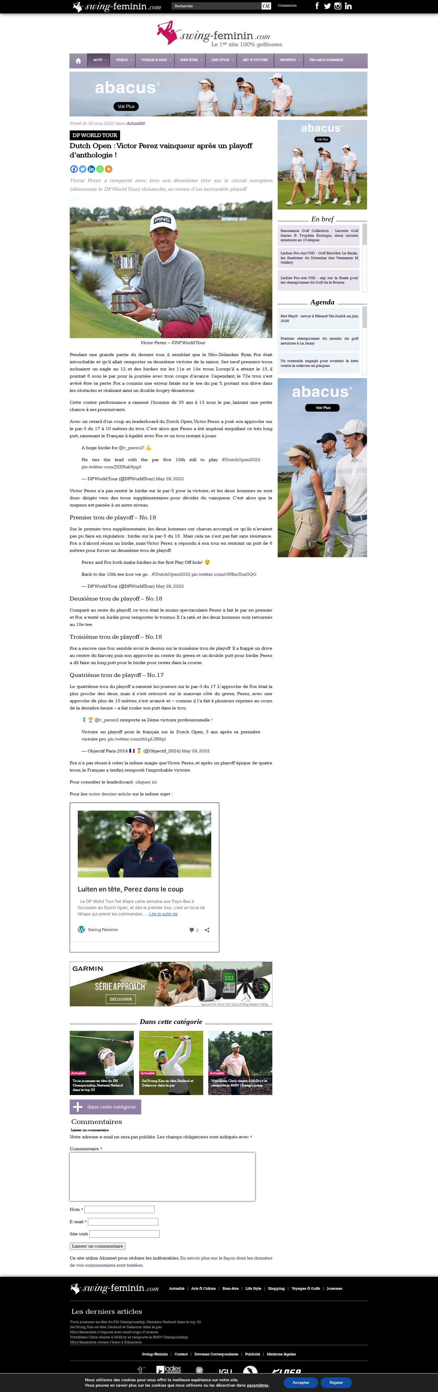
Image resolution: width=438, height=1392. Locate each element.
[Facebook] (74, 169)
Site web (79, 1234)
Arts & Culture (203, 1288)
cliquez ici (146, 782)
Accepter (301, 1382)
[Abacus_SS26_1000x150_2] (216, 112)
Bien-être (231, 1288)
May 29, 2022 (170, 479)
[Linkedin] (91, 169)
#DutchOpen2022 (241, 460)
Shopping (276, 1288)
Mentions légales (281, 1354)
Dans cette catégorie (171, 1021)
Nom (76, 1209)
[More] (108, 169)
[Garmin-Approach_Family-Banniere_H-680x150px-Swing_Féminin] (171, 984)
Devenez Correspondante (216, 1354)
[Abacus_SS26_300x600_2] (322, 467)
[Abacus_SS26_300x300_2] (322, 164)
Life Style (253, 1288)
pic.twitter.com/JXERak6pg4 (111, 467)
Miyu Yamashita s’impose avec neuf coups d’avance (114, 1332)
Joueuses (334, 1288)
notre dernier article (110, 794)
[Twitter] (82, 169)
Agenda (322, 302)
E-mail (78, 1222)
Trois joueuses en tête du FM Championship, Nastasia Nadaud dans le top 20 (135, 1322)
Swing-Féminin (155, 1354)
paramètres (257, 1385)
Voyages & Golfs (306, 1288)
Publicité (252, 1354)
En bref (322, 219)
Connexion (287, 5)
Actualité (135, 123)
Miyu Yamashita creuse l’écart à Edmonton (106, 1342)
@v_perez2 (131, 448)
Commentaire (86, 1149)
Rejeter (336, 1382)
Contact (181, 1354)
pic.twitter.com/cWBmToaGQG (224, 574)
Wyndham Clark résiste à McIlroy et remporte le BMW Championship (129, 1337)
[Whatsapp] (100, 169)
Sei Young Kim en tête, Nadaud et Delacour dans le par (116, 1327)
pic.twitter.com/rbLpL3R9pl (137, 739)
